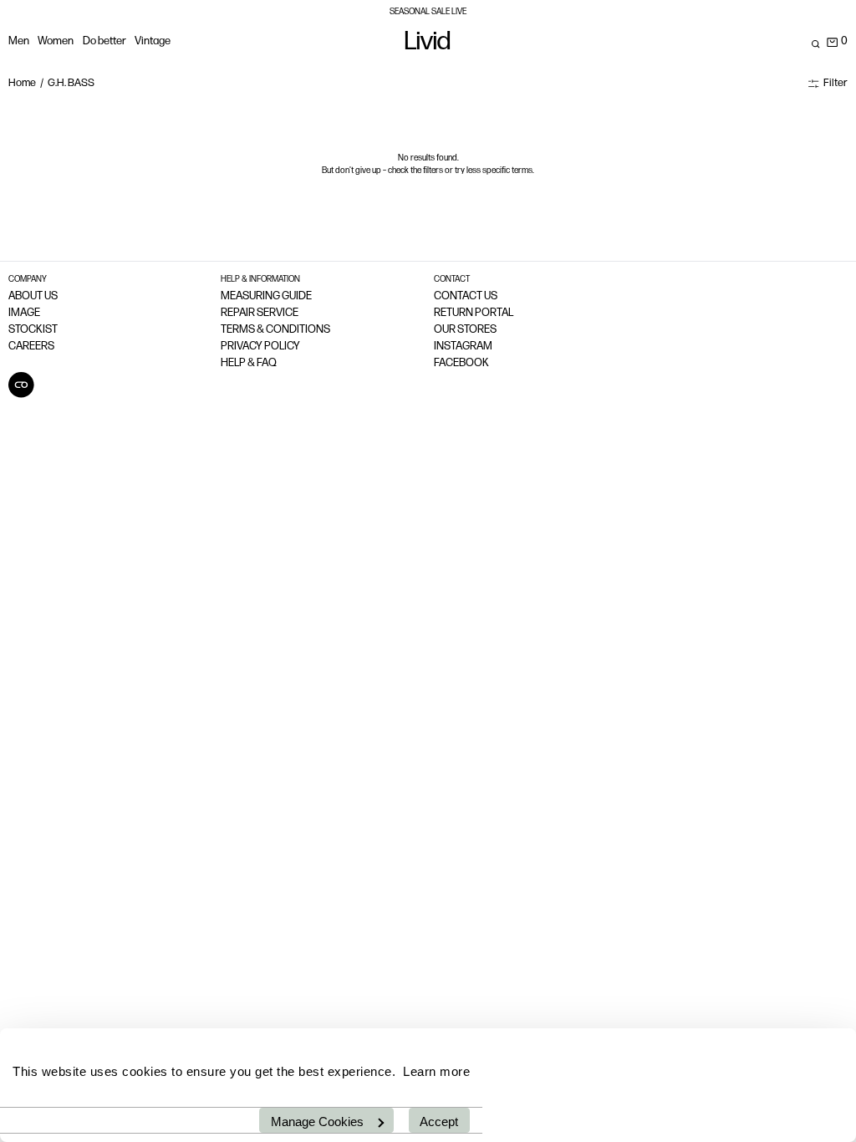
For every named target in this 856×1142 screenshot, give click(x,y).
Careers (31, 346)
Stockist (33, 329)
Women (56, 41)
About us (33, 296)
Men (18, 41)
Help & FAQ (249, 363)
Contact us (465, 296)
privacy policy (260, 346)
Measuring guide (266, 296)
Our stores (465, 329)
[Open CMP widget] (21, 385)
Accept (439, 1121)
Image (24, 313)
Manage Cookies (317, 1121)
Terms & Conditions (275, 329)
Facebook (461, 363)
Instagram (463, 346)
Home (22, 83)
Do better (104, 41)
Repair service (259, 313)
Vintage (153, 41)
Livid (428, 43)
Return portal (473, 313)
